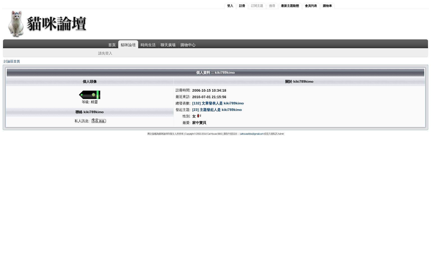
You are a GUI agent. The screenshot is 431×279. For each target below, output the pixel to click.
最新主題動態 (290, 5)
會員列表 (311, 5)
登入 (230, 5)
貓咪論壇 (128, 45)
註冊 (242, 5)
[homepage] (54, 37)
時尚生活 (148, 45)
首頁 (112, 45)
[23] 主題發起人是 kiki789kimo (217, 110)
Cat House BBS (214, 133)
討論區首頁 (12, 61)
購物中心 (188, 45)
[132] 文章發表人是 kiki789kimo (218, 103)
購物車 (327, 5)
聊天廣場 (168, 45)
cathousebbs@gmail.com (251, 133)
